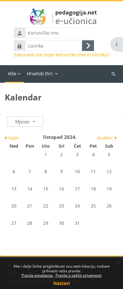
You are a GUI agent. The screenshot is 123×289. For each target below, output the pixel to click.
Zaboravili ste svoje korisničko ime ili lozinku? (61, 55)
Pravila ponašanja (37, 275)
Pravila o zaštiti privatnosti (79, 275)
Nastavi (61, 283)
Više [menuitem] (12, 73)
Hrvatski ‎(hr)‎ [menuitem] (39, 73)
